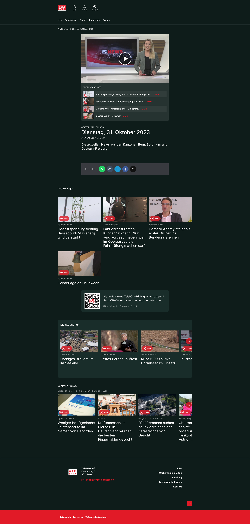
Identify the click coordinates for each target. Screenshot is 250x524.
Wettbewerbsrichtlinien (96, 517)
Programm (94, 20)
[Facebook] (125, 169)
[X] (133, 169)
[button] (110, 169)
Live (60, 20)
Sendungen (71, 20)
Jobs (179, 468)
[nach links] (61, 341)
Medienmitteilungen (170, 482)
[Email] (117, 169)
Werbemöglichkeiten (170, 473)
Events (106, 20)
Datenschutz (65, 517)
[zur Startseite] (62, 8)
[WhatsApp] (102, 169)
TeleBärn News (63, 29)
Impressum (78, 517)
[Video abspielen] (125, 58)
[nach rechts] (189, 341)
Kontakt (177, 486)
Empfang (177, 477)
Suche (83, 20)
